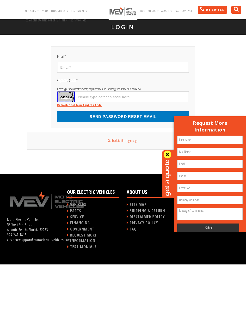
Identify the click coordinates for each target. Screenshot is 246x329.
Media (152, 11)
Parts (45, 11)
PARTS (75, 210)
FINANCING (80, 222)
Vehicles (31, 11)
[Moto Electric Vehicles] (123, 10)
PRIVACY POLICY (144, 222)
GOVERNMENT (82, 229)
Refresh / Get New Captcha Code (79, 105)
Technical (78, 11)
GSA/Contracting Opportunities (46, 20)
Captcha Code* (67, 80)
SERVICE (77, 216)
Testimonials (77, 20)
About (165, 11)
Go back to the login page (123, 140)
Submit (209, 227)
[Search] (234, 11)
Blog (142, 11)
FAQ (177, 11)
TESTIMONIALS (83, 246)
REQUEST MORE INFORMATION (83, 237)
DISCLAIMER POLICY (147, 216)
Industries (58, 11)
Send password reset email (123, 117)
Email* (61, 56)
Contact (187, 11)
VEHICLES (78, 204)
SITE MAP (138, 204)
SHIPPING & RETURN (147, 210)
